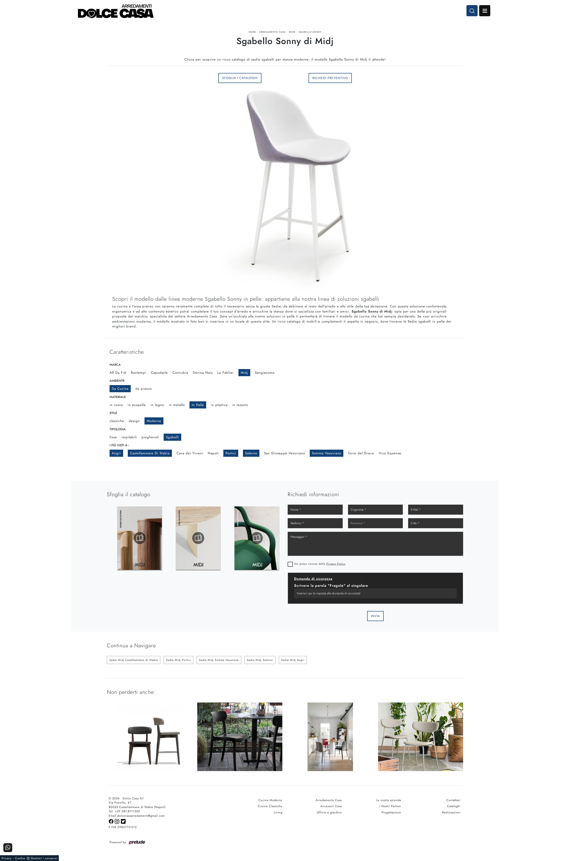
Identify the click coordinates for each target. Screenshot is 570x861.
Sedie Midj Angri (292, 660)
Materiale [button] (118, 397)
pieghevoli (150, 437)
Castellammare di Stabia (150, 453)
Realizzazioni (451, 812)
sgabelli (172, 437)
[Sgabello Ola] (420, 78)
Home (252, 32)
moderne (154, 420)
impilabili (129, 437)
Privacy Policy (335, 564)
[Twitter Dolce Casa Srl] (123, 821)
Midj (244, 372)
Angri (116, 453)
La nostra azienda (388, 800)
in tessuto (240, 404)
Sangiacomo (265, 372)
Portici (231, 453)
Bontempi (138, 372)
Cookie (20, 858)
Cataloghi (453, 806)
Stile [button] (113, 413)
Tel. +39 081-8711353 (124, 811)
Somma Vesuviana (326, 453)
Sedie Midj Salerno (260, 660)
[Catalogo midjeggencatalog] (130, 538)
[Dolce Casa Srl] (116, 11)
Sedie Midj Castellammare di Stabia (133, 660)
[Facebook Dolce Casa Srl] (112, 821)
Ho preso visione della (319, 564)
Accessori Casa (331, 806)
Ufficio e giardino (329, 812)
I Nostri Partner (390, 806)
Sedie (292, 32)
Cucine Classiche (270, 806)
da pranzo (143, 388)
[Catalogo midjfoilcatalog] (188, 538)
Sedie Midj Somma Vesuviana (219, 660)
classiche (117, 420)
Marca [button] (115, 364)
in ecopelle (137, 404)
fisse (113, 437)
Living (278, 812)
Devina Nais (203, 372)
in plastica (219, 404)
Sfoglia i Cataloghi (240, 78)
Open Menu (484, 10)
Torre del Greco (361, 453)
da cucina (120, 388)
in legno (157, 404)
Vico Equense (390, 453)
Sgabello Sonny (310, 32)
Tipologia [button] (118, 429)
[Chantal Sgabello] (149, 78)
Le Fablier (225, 372)
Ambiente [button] (117, 380)
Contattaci (453, 800)
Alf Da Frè (118, 372)
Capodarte (159, 372)
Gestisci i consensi (44, 858)
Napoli (213, 453)
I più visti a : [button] (119, 445)
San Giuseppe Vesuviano (284, 453)
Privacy (7, 858)
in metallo (177, 404)
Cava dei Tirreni (190, 453)
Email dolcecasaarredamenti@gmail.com (137, 816)
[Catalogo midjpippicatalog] (247, 538)
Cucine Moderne (270, 800)
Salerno (251, 453)
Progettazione (391, 812)
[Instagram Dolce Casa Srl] (118, 821)
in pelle (198, 404)
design (134, 420)
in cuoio (116, 404)
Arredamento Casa (272, 32)
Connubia (180, 372)
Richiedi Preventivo (330, 78)
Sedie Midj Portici (178, 660)
